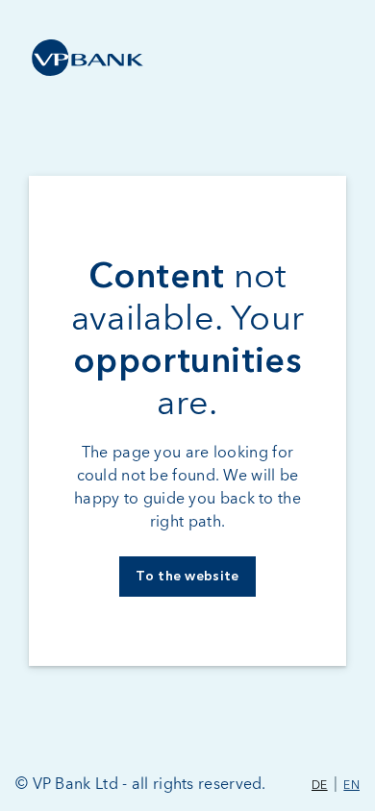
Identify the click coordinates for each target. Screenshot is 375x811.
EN (351, 786)
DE (320, 786)
